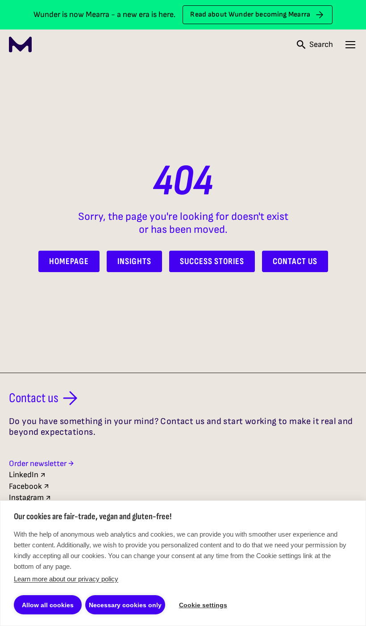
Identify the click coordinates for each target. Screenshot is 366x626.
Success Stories (212, 261)
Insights (134, 261)
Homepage (69, 261)
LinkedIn (23, 474)
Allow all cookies (48, 605)
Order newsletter (38, 463)
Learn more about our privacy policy (66, 579)
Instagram (26, 497)
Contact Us (295, 261)
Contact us (33, 398)
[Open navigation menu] (350, 44)
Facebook (25, 486)
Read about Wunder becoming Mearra (250, 14)
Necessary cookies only (125, 605)
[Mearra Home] (20, 44)
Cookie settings (203, 605)
